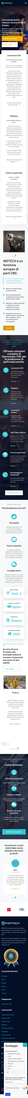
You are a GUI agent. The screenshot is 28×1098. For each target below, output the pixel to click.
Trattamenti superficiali (8, 1038)
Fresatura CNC (5, 1018)
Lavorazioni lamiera (7, 1028)
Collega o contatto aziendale (14, 1058)
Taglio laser (4, 1031)
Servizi (3, 979)
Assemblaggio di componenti (10, 1041)
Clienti (3, 990)
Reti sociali (10, 1063)
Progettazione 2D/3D (7, 1015)
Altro (9, 1068)
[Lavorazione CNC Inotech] (6, 3)
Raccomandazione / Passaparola (16, 1061)
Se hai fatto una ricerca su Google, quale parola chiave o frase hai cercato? (15, 1078)
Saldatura (4, 1025)
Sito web (10, 1066)
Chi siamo (4, 976)
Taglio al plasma (6, 1035)
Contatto (4, 993)
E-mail (9, 1056)
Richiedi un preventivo (12, 38)
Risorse (3, 986)
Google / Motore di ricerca (14, 1053)
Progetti (3, 983)
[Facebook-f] (2, 1078)
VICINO (25, 1044)
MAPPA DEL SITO (6, 1004)
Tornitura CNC (5, 1021)
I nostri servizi (9, 44)
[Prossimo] (7, 743)
